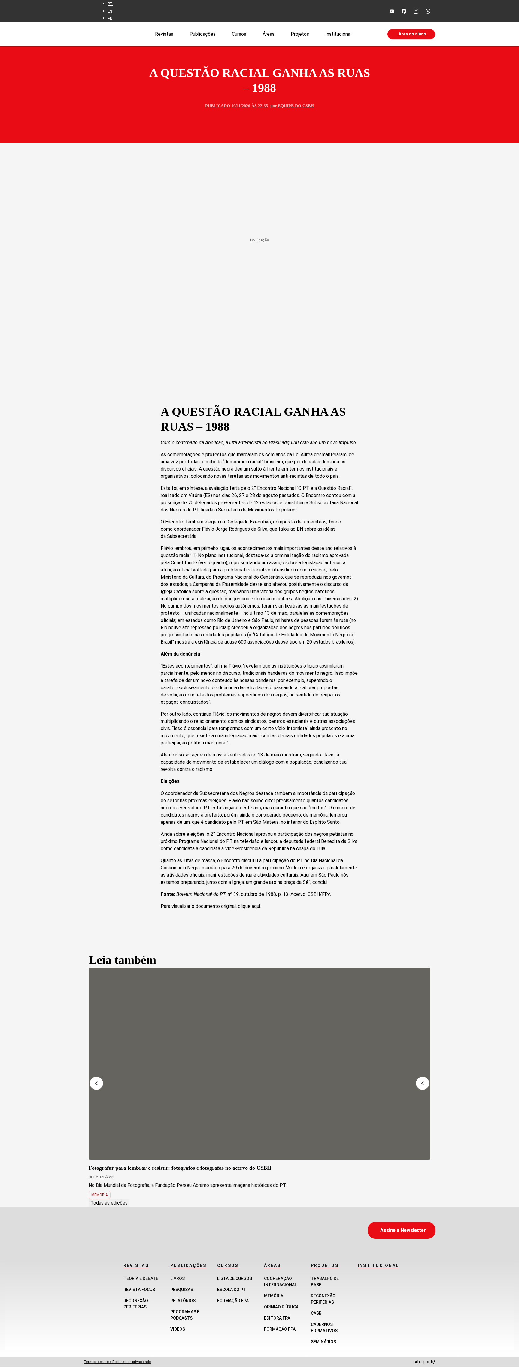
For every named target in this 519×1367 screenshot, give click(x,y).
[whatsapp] (428, 11)
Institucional (338, 34)
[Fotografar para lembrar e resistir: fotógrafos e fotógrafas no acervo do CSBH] (259, 1064)
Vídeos (177, 1329)
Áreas (269, 34)
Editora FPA (277, 1318)
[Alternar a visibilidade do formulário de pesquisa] (369, 34)
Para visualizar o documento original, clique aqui (210, 906)
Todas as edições (109, 1203)
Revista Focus (139, 1289)
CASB (316, 1313)
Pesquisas (181, 1289)
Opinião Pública (281, 1307)
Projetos (300, 34)
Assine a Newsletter (403, 1230)
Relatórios (183, 1300)
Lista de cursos (234, 1278)
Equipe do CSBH (296, 106)
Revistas (164, 34)
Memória (99, 1195)
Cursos (239, 34)
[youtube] (392, 11)
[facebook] (404, 11)
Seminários (323, 1341)
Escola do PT (231, 1289)
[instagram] (416, 11)
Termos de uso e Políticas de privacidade (117, 1362)
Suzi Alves (106, 1176)
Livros (177, 1278)
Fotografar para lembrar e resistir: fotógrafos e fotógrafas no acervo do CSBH (180, 1168)
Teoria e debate (140, 1278)
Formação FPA (233, 1300)
